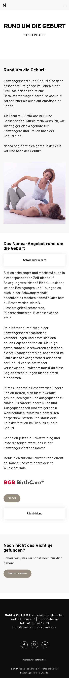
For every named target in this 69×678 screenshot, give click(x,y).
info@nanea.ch (23, 627)
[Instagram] (34, 644)
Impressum (27, 660)
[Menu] (64, 5)
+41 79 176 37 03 (37, 623)
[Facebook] (24, 644)
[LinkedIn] (45, 644)
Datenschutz (40, 660)
